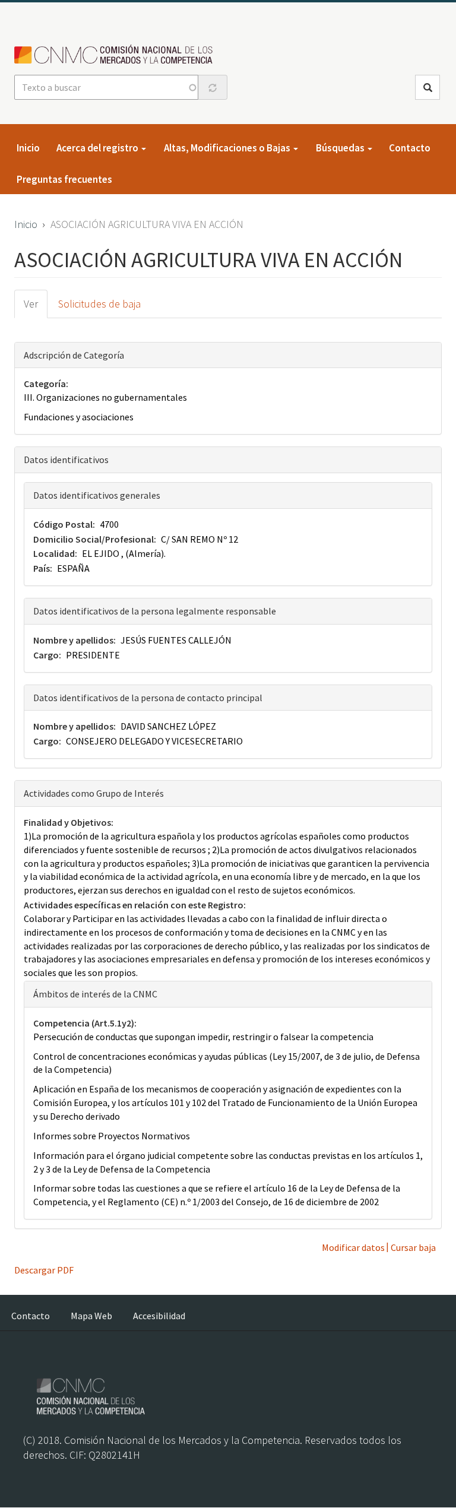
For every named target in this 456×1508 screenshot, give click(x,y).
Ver (31, 304)
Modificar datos (353, 1247)
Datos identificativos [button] (66, 459)
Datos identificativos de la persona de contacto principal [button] (147, 698)
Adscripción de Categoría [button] (74, 355)
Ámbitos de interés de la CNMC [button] (95, 994)
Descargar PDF (44, 1270)
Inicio (28, 147)
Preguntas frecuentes (64, 179)
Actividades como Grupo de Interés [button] (94, 793)
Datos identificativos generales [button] (96, 495)
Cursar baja (413, 1247)
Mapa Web (91, 1316)
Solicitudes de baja (99, 304)
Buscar (427, 87)
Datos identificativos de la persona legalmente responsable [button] (154, 611)
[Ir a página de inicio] (116, 55)
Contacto (409, 147)
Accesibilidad (159, 1316)
